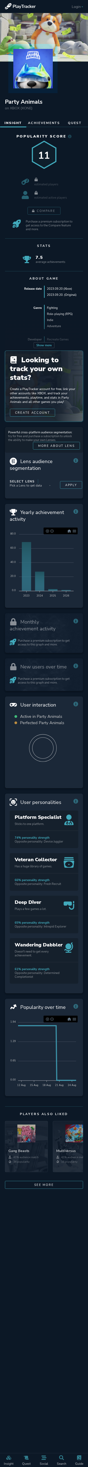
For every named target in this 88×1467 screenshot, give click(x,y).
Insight (9, 1463)
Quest (26, 1463)
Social (44, 1463)
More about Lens (56, 446)
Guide (79, 1463)
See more (44, 1185)
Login (76, 6)
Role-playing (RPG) (60, 314)
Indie (50, 320)
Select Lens (22, 481)
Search (61, 1463)
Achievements (44, 123)
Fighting (52, 308)
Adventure (54, 326)
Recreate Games (58, 339)
